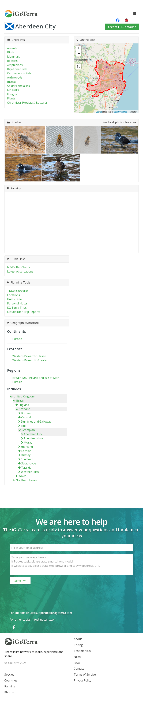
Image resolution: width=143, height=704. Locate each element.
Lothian (26, 451)
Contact (79, 669)
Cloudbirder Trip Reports (23, 312)
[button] (25, 140)
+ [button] (79, 48)
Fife (23, 426)
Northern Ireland (27, 480)
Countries (10, 680)
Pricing (78, 645)
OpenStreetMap (120, 111)
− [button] (79, 53)
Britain (20, 401)
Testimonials (82, 651)
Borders (26, 413)
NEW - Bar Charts (18, 267)
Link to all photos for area (119, 122)
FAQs (77, 663)
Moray (28, 442)
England (23, 405)
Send (17, 581)
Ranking (9, 686)
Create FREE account (122, 27)
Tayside (26, 468)
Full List (70, 248)
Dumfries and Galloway (36, 421)
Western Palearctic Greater (30, 360)
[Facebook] (14, 627)
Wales (22, 476)
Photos (9, 692)
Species (9, 674)
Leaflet (99, 111)
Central (26, 417)
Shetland (26, 459)
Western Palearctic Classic (29, 356)
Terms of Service (85, 674)
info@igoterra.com (44, 619)
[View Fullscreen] (78, 66)
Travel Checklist (17, 291)
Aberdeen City (33, 434)
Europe (17, 339)
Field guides (14, 299)
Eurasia (17, 382)
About (78, 639)
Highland (27, 447)
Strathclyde (28, 463)
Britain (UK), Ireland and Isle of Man (35, 378)
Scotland (24, 409)
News (77, 657)
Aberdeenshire (33, 438)
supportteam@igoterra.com (53, 613)
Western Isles (30, 472)
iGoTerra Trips (17, 308)
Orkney (26, 455)
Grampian (28, 430)
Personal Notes (17, 303)
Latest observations (20, 271)
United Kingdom (24, 396)
